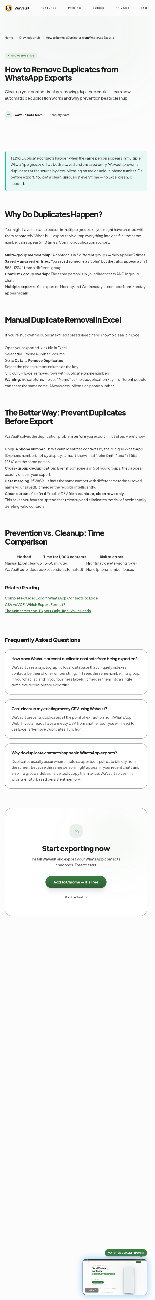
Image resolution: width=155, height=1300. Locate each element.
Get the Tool (74, 897)
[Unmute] (88, 1264)
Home (9, 37)
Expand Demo (117, 1289)
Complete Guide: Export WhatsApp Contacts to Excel (51, 598)
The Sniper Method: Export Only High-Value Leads (48, 610)
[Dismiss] (141, 1264)
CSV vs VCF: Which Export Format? (35, 604)
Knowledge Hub (29, 37)
